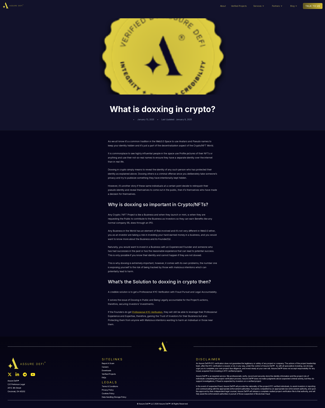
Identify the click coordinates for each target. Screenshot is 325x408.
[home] (34, 5)
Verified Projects (239, 6)
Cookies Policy (108, 393)
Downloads (106, 370)
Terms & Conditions (110, 386)
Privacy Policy (108, 390)
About (223, 6)
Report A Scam (108, 363)
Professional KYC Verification (147, 312)
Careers (105, 367)
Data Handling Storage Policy (114, 397)
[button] (258, 6)
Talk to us (312, 6)
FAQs (104, 378)
